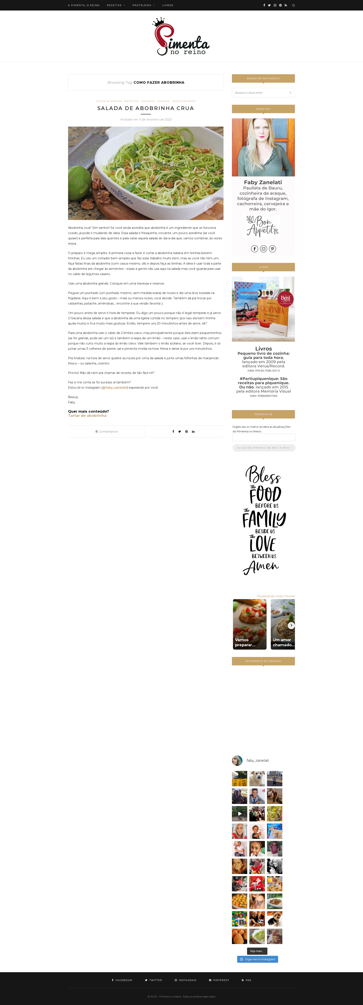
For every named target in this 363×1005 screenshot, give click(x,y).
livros (167, 5)
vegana (163, 101)
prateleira (142, 5)
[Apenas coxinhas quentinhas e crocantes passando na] (239, 936)
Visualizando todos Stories (276, 596)
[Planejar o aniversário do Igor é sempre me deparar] (274, 831)
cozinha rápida (109, 101)
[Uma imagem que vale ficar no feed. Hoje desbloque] (239, 813)
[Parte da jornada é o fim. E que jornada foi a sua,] (274, 919)
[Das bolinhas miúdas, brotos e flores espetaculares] (274, 813)
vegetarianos (184, 101)
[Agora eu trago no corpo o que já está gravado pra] (257, 901)
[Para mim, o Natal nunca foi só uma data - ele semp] (257, 883)
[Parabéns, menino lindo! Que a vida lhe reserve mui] (239, 919)
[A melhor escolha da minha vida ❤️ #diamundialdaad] (274, 848)
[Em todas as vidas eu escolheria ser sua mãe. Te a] (239, 848)
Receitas (132, 101)
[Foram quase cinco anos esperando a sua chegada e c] (257, 831)
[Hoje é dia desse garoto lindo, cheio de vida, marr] (274, 778)
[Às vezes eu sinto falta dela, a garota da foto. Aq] (239, 866)
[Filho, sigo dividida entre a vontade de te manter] (257, 866)
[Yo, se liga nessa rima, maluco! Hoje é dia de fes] (257, 796)
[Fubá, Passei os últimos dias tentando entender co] (257, 778)
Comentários (107, 431)
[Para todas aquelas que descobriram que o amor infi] (274, 796)
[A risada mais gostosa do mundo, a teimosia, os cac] (274, 866)
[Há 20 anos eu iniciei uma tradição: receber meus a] (257, 813)
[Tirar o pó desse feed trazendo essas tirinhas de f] (274, 901)
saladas (148, 101)
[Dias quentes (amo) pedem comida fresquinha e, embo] (257, 936)
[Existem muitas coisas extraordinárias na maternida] (239, 796)
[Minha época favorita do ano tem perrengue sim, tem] (274, 883)
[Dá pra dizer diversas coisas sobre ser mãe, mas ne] (257, 919)
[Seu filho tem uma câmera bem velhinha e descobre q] (274, 936)
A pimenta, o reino (84, 5)
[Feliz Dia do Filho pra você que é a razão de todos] (257, 848)
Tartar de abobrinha (87, 415)
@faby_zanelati (114, 387)
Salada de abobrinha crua (145, 108)
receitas (114, 5)
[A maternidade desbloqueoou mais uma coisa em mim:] (239, 778)
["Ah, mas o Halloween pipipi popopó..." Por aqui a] (239, 901)
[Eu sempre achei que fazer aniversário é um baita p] (239, 831)
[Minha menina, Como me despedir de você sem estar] (239, 883)
